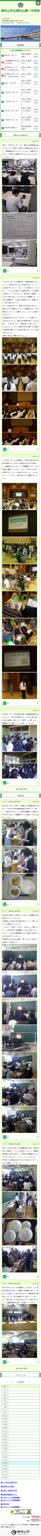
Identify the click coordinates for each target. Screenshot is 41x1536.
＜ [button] (12, 1382)
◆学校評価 (5, 1504)
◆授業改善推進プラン (9, 1494)
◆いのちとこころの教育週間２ (11, 1507)
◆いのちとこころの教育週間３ (11, 1500)
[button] (38, 3)
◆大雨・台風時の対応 (9, 1490)
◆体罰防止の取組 (7, 1486)
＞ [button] (29, 1382)
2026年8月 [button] (20, 1382)
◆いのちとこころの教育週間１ (11, 1497)
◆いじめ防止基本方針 (9, 1482)
